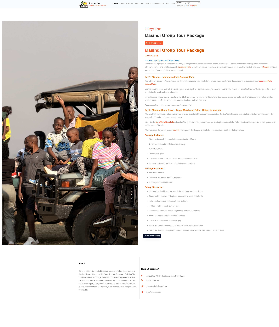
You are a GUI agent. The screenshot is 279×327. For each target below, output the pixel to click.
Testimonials (159, 3)
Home (115, 3)
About (121, 3)
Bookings (148, 3)
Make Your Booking (152, 236)
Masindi (153, 50)
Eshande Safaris (85, 271)
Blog (167, 3)
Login (173, 3)
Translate (193, 6)
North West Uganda (153, 43)
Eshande (98, 4)
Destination (138, 3)
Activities (129, 3)
